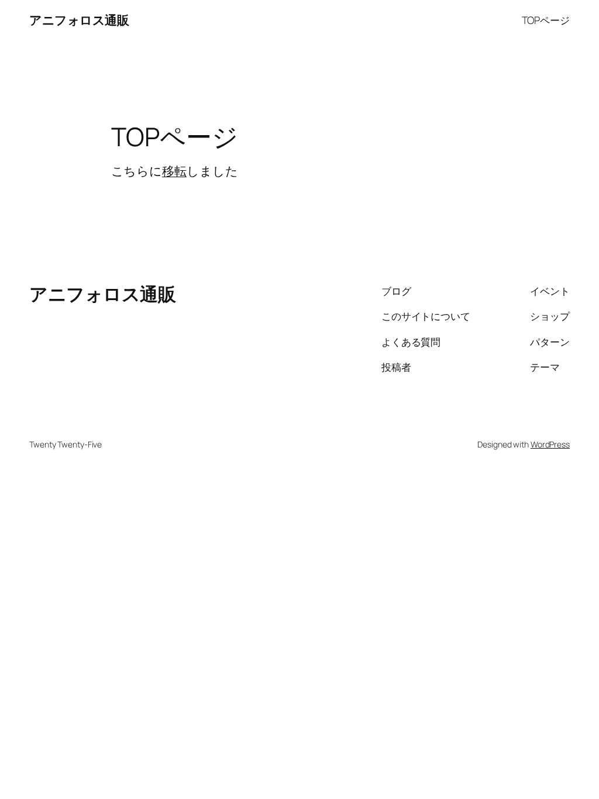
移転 (174, 171)
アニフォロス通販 (79, 20)
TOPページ (546, 20)
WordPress (550, 444)
